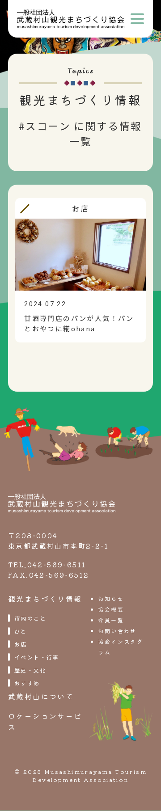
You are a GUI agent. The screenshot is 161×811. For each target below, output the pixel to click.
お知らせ (111, 598)
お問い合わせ (117, 630)
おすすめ (27, 683)
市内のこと (30, 618)
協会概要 (111, 609)
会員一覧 (111, 620)
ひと (20, 631)
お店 (20, 644)
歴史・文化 (30, 670)
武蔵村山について (41, 696)
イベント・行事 (36, 657)
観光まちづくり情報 (45, 598)
